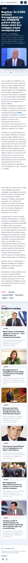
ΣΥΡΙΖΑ (19, 112)
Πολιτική (4, 8)
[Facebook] (2, 559)
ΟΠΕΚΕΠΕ (4, 298)
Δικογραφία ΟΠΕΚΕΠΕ (7, 295)
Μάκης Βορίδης (19, 295)
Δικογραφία (11, 292)
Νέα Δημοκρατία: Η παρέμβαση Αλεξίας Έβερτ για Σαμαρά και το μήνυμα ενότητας (13, 372)
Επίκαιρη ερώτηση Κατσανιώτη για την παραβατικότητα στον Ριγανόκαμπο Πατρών (12, 411)
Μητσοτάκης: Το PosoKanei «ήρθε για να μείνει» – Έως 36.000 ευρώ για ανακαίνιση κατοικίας (14, 334)
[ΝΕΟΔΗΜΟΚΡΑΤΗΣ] (9, 2)
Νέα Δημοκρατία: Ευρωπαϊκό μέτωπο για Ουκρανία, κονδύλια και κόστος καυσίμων (12, 485)
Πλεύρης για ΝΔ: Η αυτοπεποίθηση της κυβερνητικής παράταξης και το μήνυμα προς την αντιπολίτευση (13, 524)
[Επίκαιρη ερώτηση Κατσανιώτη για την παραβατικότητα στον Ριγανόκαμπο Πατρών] (14, 395)
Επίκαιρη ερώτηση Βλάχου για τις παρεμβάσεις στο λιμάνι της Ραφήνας (13, 448)
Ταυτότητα (4, 555)
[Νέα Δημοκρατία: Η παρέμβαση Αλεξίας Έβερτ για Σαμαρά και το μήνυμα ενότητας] (14, 356)
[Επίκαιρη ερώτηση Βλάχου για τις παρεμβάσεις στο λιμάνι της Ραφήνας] (14, 433)
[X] (6, 559)
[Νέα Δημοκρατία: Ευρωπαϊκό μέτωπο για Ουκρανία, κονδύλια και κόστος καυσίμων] (14, 469)
